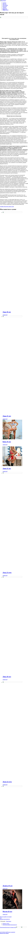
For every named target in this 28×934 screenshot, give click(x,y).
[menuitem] (15, 2)
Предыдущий (3, 916)
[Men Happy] (3, 0)
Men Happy (8, 921)
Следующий (8, 916)
